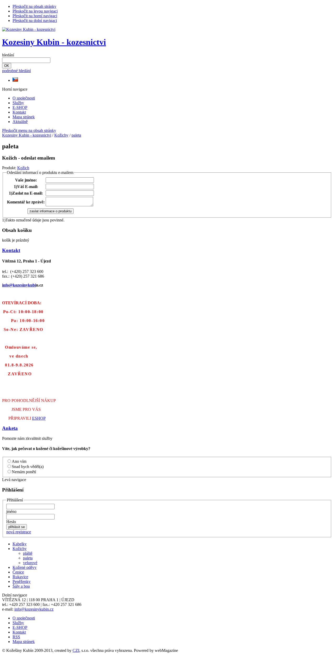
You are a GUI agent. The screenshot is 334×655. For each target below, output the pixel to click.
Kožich (23, 168)
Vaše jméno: (26, 180)
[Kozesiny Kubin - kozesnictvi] (28, 29)
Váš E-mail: (26, 186)
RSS (16, 637)
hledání (8, 55)
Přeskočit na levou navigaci (35, 11)
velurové (30, 562)
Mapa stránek (24, 117)
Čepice (18, 572)
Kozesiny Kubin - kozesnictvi (54, 42)
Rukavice (20, 577)
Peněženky (22, 581)
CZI (76, 650)
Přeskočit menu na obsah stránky (29, 130)
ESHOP (39, 418)
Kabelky (20, 544)
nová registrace (18, 532)
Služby (18, 103)
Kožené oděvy (25, 567)
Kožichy (61, 135)
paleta (76, 135)
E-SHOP (20, 107)
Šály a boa (21, 586)
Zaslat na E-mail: (26, 193)
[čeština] (15, 80)
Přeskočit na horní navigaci (35, 16)
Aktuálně (20, 121)
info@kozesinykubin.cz (33, 609)
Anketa (10, 428)
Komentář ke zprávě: (26, 202)
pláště (27, 553)
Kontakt (19, 112)
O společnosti (24, 98)
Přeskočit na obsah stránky (34, 6)
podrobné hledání (16, 70)
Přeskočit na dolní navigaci (35, 20)
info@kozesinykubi (19, 285)
